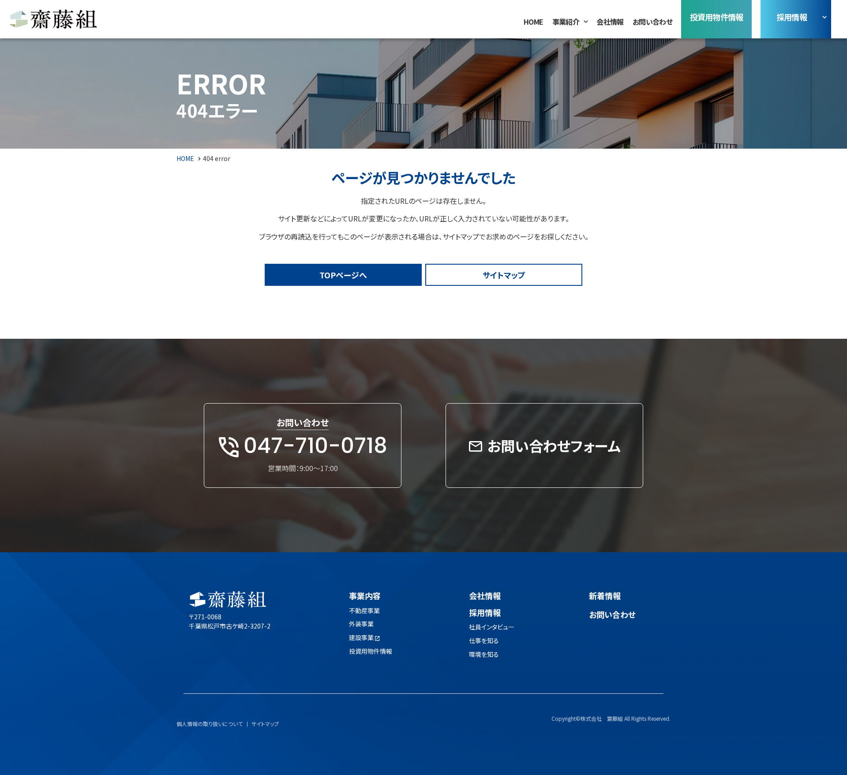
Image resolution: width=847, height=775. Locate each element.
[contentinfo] (423, 663)
